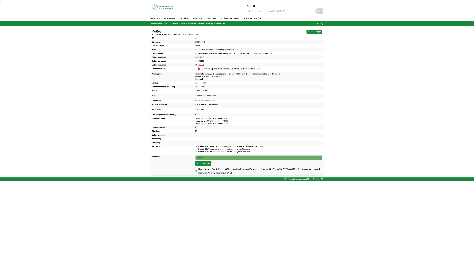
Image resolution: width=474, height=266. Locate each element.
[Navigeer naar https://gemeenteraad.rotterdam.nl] (162, 9)
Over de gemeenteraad (229, 18)
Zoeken (249, 6)
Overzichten (183, 18)
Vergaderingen (169, 18)
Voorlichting (211, 18)
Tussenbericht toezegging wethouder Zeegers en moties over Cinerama (232, 146)
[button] (319, 11)
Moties (182, 24)
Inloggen (317, 179)
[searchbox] (281, 11)
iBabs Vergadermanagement (295, 179)
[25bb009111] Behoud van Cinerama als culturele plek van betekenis (231, 69)
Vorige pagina (315, 32)
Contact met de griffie (251, 18)
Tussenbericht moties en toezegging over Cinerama (224, 149)
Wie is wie (197, 18)
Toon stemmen (203, 163)
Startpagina (155, 18)
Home (165, 24)
